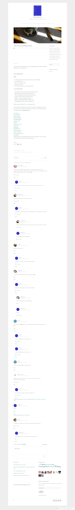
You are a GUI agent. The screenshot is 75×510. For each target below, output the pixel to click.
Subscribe (41, 491)
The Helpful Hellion (17, 119)
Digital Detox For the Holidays (18, 475)
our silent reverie (17, 121)
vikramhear (19, 244)
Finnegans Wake (23, 99)
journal (27, 152)
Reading (34, 23)
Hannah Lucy (16, 125)
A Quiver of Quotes (20, 374)
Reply (14, 177)
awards (15, 152)
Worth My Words (17, 128)
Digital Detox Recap (17, 473)
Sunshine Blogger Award (44, 158)
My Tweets (51, 71)
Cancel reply (44, 444)
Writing (30, 23)
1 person (18, 174)
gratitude (23, 152)
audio (39, 464)
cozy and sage (16, 113)
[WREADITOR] (54, 500)
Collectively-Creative (18, 124)
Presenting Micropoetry (16, 158)
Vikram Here (16, 68)
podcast (47, 464)
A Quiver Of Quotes (17, 131)
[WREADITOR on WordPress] (60, 500)
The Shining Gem (20, 194)
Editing (38, 23)
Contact (48, 23)
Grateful (15, 122)
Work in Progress (17, 116)
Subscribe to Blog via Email (43, 481)
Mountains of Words (17, 117)
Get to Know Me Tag (17, 470)
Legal (52, 23)
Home (22, 23)
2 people (18, 201)
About (26, 23)
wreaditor (20, 181)
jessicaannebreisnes (20, 165)
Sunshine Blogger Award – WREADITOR (23, 415)
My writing (17, 93)
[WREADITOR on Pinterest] (58, 500)
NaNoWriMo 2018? (17, 464)
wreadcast (43, 23)
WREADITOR (37, 17)
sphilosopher (16, 127)
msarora (18, 419)
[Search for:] (54, 64)
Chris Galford (16, 135)
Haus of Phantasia (17, 114)
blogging (19, 152)
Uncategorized (44, 466)
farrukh (18, 320)
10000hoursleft (19, 270)
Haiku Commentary (17, 130)
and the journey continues (18, 133)
